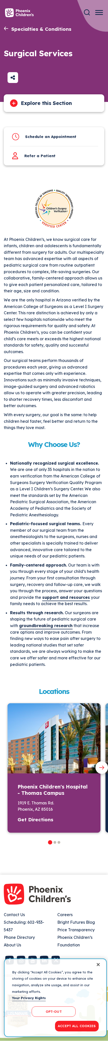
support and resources (66, 597)
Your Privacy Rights (29, 998)
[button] (50, 842)
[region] (55, 998)
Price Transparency (76, 929)
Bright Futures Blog (76, 922)
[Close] (98, 964)
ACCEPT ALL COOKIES (77, 1026)
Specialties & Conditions (41, 29)
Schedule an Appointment (50, 136)
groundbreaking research (46, 625)
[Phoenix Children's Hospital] (19, 12)
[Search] (86, 12)
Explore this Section (46, 103)
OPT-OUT (54, 1011)
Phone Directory (19, 937)
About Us (12, 944)
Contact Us (14, 914)
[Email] (13, 77)
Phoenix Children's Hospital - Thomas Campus (53, 789)
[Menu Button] (99, 12)
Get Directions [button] (35, 820)
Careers (65, 914)
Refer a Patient (40, 155)
